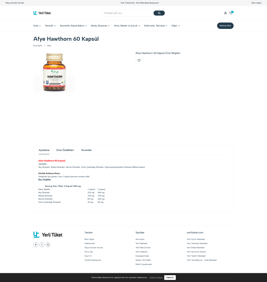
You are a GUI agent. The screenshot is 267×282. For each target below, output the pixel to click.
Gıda (35, 25)
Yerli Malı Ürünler (143, 247)
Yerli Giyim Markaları (196, 239)
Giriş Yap (89, 252)
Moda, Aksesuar (99, 25)
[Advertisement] (133, 119)
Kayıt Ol (88, 256)
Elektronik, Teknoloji (154, 25)
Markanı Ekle (225, 25)
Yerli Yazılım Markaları (196, 256)
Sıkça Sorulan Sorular (15, 3)
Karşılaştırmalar (142, 256)
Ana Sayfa (37, 45)
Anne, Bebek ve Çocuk (125, 25)
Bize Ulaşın (256, 3)
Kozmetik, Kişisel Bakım (72, 25)
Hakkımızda (90, 243)
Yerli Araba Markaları (196, 247)
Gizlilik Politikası (156, 277)
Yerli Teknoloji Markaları (197, 243)
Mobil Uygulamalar (144, 264)
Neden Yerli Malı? (143, 260)
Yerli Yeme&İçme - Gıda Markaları (202, 260)
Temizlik (49, 25)
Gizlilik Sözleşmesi (93, 260)
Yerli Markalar (141, 243)
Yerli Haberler (142, 252)
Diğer (174, 25)
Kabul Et (170, 277)
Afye (49, 45)
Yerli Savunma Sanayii (196, 252)
